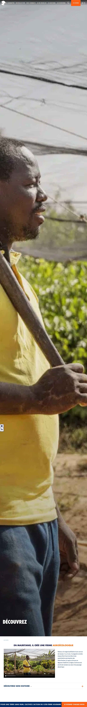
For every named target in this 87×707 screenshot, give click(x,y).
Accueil (6, 640)
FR (84, 3)
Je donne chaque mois (74, 704)
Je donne (76, 3)
